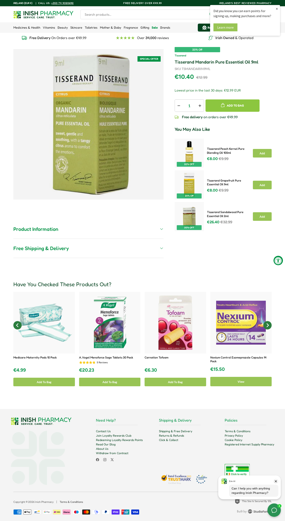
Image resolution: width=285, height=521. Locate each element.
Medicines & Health (26, 27)
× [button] (277, 8)
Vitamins (49, 27)
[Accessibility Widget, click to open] (278, 260)
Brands (165, 27)
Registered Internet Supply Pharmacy (249, 444)
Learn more (225, 27)
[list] (88, 124)
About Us (102, 448)
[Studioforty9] (254, 512)
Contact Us (103, 431)
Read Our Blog (106, 444)
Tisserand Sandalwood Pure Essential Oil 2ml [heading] (225, 214)
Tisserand (180, 55)
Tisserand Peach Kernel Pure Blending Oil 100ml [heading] (226, 150)
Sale (155, 27)
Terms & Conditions (237, 431)
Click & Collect (168, 440)
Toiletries (91, 27)
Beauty (63, 27)
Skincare (76, 27)
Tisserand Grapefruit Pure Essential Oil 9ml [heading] (224, 182)
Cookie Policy (233, 440)
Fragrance (131, 27)
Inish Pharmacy (44, 501)
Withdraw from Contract (112, 453)
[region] (223, 183)
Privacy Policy (234, 435)
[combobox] (148, 14)
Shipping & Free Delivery (175, 431)
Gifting (144, 27)
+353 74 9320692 (62, 3)
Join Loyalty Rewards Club (113, 435)
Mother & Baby (110, 27)
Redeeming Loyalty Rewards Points (119, 440)
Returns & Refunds (171, 435)
